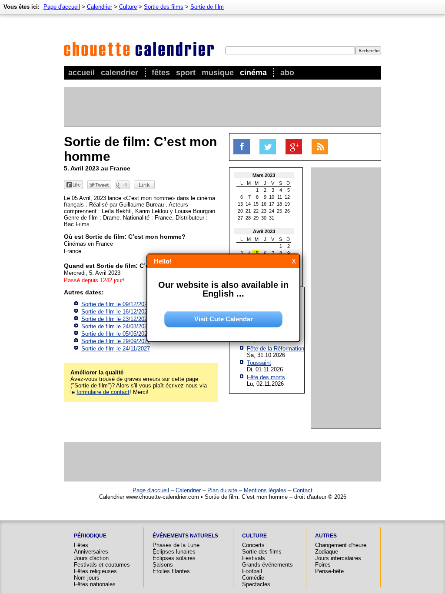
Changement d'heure (340, 545)
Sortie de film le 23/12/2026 (115, 319)
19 (287, 204)
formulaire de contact (103, 392)
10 (271, 197)
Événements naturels (185, 536)
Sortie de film (207, 6)
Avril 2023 (264, 231)
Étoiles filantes (171, 571)
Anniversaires (91, 551)
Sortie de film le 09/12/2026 (115, 304)
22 (256, 211)
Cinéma (253, 72)
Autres (326, 536)
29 (256, 217)
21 (248, 211)
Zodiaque (326, 551)
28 (248, 217)
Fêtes (161, 72)
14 (248, 204)
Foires (323, 564)
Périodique (90, 536)
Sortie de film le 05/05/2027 (115, 333)
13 (240, 204)
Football (252, 571)
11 (279, 197)
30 (263, 217)
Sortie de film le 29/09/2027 (115, 341)
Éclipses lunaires (174, 551)
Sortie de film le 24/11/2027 (115, 348)
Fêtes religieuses (95, 571)
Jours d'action (91, 558)
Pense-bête (329, 571)
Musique (218, 72)
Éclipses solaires (174, 558)
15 (256, 204)
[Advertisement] (222, 106)
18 (279, 204)
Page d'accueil (61, 6)
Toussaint (259, 363)
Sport (186, 72)
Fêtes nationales (95, 584)
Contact (302, 490)
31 (271, 217)
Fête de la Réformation (275, 348)
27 (240, 217)
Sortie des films (163, 6)
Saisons (163, 564)
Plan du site (222, 490)
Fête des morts (266, 377)
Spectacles (256, 584)
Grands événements (267, 564)
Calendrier (119, 72)
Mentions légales (265, 490)
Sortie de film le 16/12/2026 (115, 311)
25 (279, 211)
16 (263, 204)
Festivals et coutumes (102, 564)
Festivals (253, 558)
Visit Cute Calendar (223, 319)
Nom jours (87, 577)
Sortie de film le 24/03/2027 (115, 326)
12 (287, 197)
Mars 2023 (263, 175)
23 (263, 211)
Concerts (253, 545)
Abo (287, 72)
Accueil (81, 72)
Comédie (253, 577)
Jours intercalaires (338, 558)
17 (271, 204)
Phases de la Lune (176, 545)
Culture (128, 6)
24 (271, 211)
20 (240, 211)
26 (287, 211)
